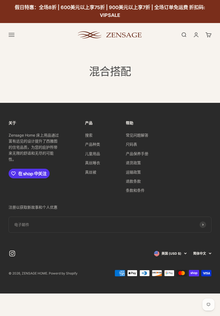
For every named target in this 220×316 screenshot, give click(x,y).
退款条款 (133, 181)
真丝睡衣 (92, 162)
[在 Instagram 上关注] (12, 253)
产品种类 (92, 144)
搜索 (89, 135)
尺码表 (131, 144)
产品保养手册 (137, 153)
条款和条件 (135, 190)
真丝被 (90, 172)
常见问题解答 (137, 135)
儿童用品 (92, 153)
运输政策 (133, 172)
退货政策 (133, 162)
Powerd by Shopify (63, 273)
